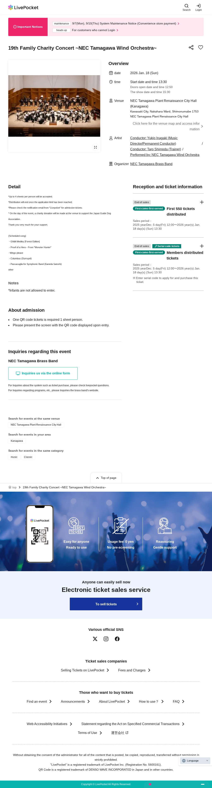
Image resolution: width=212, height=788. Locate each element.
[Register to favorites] (201, 47)
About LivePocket (112, 701)
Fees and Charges (132, 670)
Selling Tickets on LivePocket (82, 670)
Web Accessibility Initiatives (47, 724)
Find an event (37, 701)
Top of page (108, 477)
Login (198, 9)
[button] (168, 215)
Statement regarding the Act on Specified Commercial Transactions (130, 724)
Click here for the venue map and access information (166, 126)
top (14, 487)
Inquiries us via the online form (46, 373)
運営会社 (117, 733)
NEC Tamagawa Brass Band (151, 164)
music (14, 457)
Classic (28, 457)
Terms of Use (87, 733)
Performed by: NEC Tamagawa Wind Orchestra (164, 155)
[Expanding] (54, 106)
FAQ (176, 701)
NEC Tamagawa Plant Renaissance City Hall (36, 424)
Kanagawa (17, 440)
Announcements (73, 701)
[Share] (191, 47)
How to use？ (149, 701)
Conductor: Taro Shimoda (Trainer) (155, 149)
